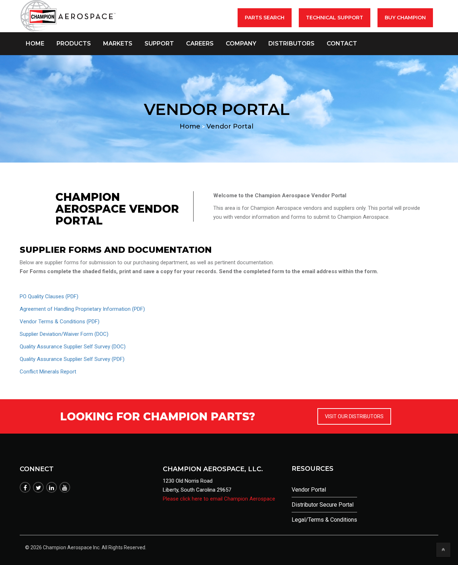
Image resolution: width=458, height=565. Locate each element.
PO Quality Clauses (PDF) (49, 296)
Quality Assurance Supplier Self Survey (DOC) (73, 346)
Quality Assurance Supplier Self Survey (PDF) (72, 359)
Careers (200, 43)
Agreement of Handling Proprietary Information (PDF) (82, 309)
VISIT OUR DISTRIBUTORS (354, 416)
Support (159, 43)
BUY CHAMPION (405, 17)
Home (35, 43)
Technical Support (334, 17)
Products (74, 43)
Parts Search (264, 17)
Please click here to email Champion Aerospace (219, 499)
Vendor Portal (309, 489)
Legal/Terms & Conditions (324, 519)
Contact (342, 43)
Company (241, 43)
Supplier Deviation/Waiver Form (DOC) (64, 334)
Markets (117, 43)
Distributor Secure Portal (323, 504)
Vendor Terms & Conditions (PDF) (59, 321)
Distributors (291, 43)
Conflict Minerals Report (48, 371)
